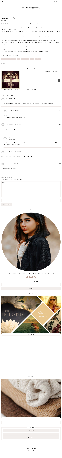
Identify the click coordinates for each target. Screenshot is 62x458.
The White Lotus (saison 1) (31, 334)
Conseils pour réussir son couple (7, 64)
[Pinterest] (54, 2)
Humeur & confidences (6, 16)
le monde (32, 58)
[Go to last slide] (3, 80)
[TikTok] (56, 2)
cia (27, 58)
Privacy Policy (25, 453)
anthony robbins (9, 58)
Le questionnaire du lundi (51, 71)
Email (24, 199)
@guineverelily (31, 450)
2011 (3, 58)
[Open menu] (2, 2)
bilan (19, 58)
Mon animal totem (57, 64)
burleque (23, 58)
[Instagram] (53, 2)
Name (3, 199)
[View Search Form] (59, 1)
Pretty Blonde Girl (31, 89)
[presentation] (10, 80)
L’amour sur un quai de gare (10, 89)
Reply (59, 98)
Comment (4, 182)
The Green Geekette (13, 124)
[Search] (59, 423)
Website (44, 199)
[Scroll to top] (60, 455)
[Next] (59, 80)
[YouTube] (58, 2)
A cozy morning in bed (31, 376)
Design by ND (36, 455)
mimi (9, 138)
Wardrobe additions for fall (31, 418)
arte (15, 58)
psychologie (38, 58)
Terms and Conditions (35, 453)
